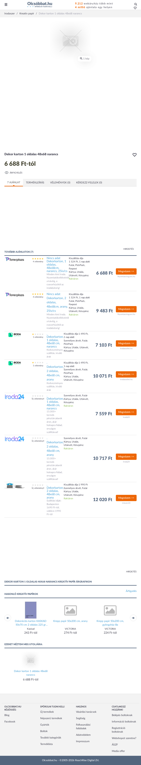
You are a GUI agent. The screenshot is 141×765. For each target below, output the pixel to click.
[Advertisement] (40, 220)
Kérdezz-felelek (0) (89, 182)
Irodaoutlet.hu (126, 349)
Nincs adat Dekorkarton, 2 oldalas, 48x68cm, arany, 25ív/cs (57, 302)
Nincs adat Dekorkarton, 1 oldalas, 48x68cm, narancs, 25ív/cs (57, 265)
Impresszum (83, 741)
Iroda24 (126, 417)
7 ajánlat (13, 182)
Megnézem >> (126, 271)
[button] (134, 8)
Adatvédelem (83, 735)
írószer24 (126, 503)
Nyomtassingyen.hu (126, 277)
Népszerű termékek (51, 718)
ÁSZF (115, 744)
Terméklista (46, 744)
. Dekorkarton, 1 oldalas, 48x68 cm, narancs (55, 340)
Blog (6, 715)
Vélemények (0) (60, 182)
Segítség (80, 718)
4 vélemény (38, 262)
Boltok (44, 731)
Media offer (118, 751)
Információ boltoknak (124, 721)
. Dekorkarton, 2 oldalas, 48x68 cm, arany (55, 371)
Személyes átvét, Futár (76, 438)
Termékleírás (35, 182)
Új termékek (47, 712)
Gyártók (44, 725)
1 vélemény (38, 337)
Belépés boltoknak (122, 715)
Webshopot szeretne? (124, 738)
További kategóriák (50, 737)
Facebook (9, 721)
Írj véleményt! (38, 399)
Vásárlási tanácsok (86, 712)
